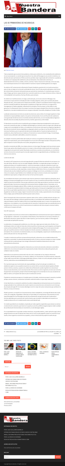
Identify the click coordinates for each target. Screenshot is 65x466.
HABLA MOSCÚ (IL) (11, 331)
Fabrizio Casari (10, 70)
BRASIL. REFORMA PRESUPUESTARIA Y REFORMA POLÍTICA (32, 353)
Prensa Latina (7, 405)
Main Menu (9, 16)
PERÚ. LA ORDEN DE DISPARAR (13, 388)
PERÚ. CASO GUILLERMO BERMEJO (7, 353)
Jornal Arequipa (8, 403)
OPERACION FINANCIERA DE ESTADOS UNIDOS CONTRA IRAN (20, 432)
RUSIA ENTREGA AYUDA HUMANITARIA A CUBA (16, 439)
